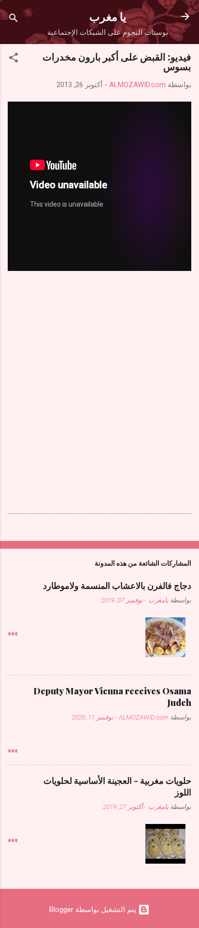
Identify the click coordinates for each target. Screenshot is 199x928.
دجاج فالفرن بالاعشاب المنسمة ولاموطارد (117, 585)
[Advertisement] (99, 361)
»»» (13, 633)
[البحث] (13, 19)
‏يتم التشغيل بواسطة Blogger (93, 909)
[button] (13, 59)
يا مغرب (107, 16)
